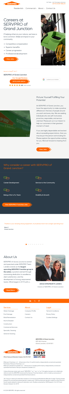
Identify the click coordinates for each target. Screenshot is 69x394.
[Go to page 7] (39, 244)
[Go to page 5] (35, 244)
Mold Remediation (10, 317)
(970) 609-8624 (58, 4)
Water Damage (9, 311)
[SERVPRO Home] (12, 3)
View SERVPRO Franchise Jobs (16, 205)
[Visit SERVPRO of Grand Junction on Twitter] (35, 301)
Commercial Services (10, 327)
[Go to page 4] (32, 244)
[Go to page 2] (28, 244)
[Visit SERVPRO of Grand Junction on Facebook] (39, 301)
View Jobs (10, 59)
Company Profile (30, 311)
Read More (10, 290)
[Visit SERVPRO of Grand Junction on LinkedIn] (30, 301)
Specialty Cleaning (10, 330)
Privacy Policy (50, 314)
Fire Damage (8, 314)
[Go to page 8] (41, 244)
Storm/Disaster (9, 321)
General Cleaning (9, 334)
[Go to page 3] (30, 244)
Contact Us (50, 8)
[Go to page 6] (37, 244)
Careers (27, 314)
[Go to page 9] (43, 244)
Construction (8, 324)
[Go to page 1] (26, 244)
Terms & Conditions (52, 311)
